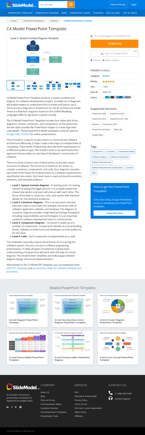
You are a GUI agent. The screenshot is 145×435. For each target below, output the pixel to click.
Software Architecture (119, 157)
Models (54, 20)
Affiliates (79, 416)
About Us (45, 392)
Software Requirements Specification (107, 167)
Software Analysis (99, 157)
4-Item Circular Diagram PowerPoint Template (112, 321)
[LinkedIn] (8, 407)
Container (111, 151)
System (130, 167)
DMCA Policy (80, 412)
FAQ (76, 392)
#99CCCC (123, 97)
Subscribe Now (114, 213)
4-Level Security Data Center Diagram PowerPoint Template (70, 321)
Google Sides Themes (18, 134)
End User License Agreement (88, 408)
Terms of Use (81, 404)
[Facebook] (16, 407)
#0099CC (106, 97)
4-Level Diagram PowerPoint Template (23, 321)
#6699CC (126, 97)
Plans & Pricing (118, 4)
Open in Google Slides (120, 52)
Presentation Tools (49, 416)
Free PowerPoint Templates (53, 412)
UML (94, 173)
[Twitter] (12, 407)
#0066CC (121, 97)
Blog (43, 396)
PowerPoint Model (126, 151)
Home (13, 20)
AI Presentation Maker (51, 404)
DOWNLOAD (115, 43)
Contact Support (122, 398)
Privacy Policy (81, 400)
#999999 (129, 97)
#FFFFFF (104, 97)
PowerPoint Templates (34, 20)
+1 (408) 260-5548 (123, 393)
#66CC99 (109, 97)
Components (97, 151)
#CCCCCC (115, 97)
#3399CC (118, 97)
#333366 (112, 97)
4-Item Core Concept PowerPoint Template (116, 358)
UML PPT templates (17, 268)
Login (134, 4)
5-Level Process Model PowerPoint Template (26, 358)
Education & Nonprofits (86, 396)
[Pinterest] (20, 407)
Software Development (101, 162)
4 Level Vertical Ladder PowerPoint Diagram (72, 358)
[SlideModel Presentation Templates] (21, 4)
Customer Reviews (49, 408)
